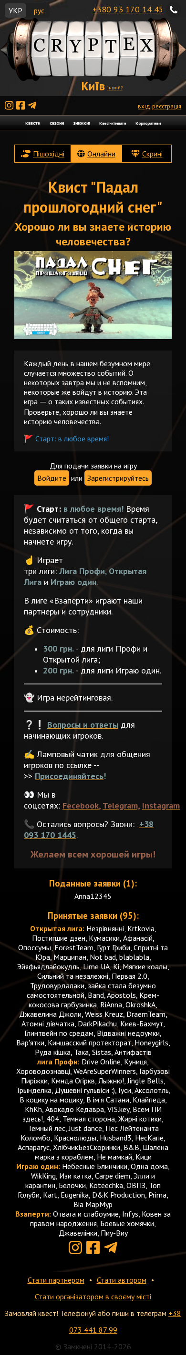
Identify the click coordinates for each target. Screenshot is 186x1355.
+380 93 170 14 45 (128, 9)
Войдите (51, 478)
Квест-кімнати (112, 123)
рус (39, 10)
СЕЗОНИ (57, 123)
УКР (15, 10)
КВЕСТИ (32, 123)
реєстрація (166, 106)
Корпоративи (148, 123)
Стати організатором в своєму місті (93, 1296)
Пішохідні (48, 153)
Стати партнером (56, 1280)
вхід (144, 106)
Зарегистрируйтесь (118, 478)
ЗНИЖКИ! (81, 123)
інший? (115, 87)
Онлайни (101, 153)
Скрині (152, 153)
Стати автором (121, 1280)
